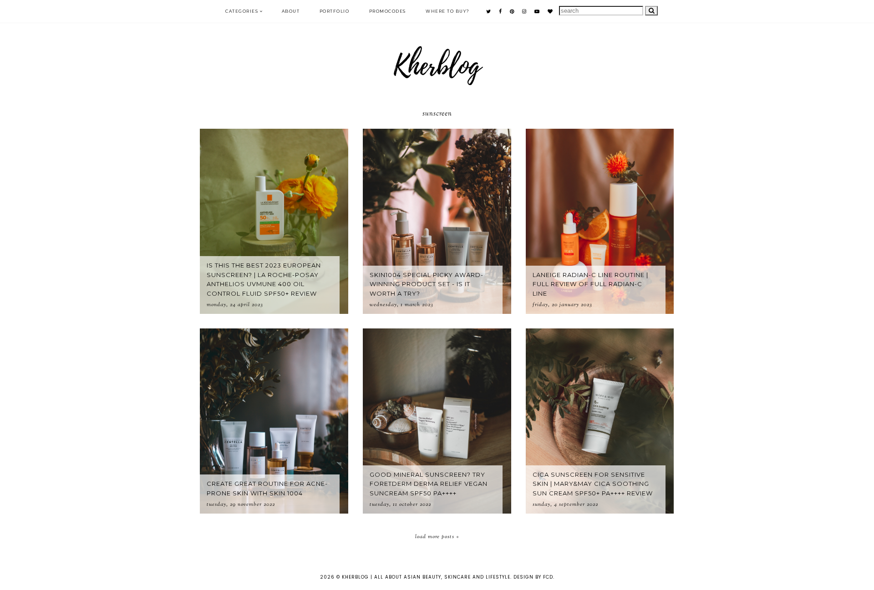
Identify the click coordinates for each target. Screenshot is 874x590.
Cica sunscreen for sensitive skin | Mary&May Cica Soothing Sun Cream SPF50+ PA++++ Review (593, 484)
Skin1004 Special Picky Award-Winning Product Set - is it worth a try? (426, 284)
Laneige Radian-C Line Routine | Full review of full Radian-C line (590, 284)
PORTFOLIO (335, 11)
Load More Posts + (437, 537)
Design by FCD (533, 577)
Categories (241, 11)
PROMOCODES (387, 11)
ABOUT (291, 11)
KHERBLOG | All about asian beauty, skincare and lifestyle (426, 577)
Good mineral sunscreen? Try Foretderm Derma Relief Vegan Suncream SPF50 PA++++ (429, 484)
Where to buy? (448, 11)
